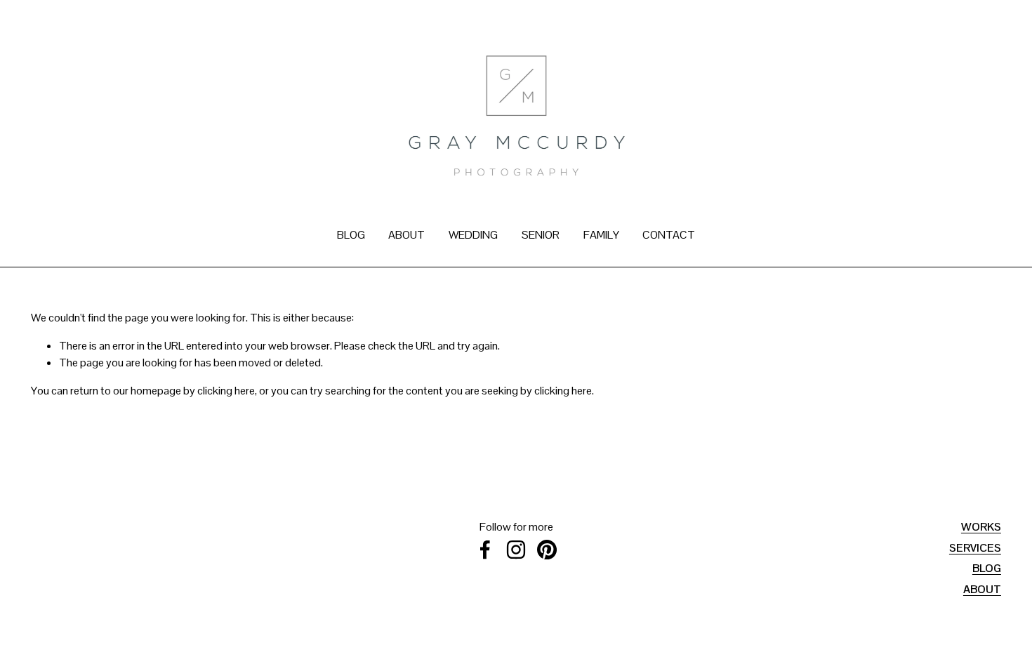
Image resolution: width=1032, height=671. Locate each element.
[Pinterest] (547, 549)
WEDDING (473, 234)
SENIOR (541, 234)
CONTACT (668, 234)
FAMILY (601, 234)
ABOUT (406, 234)
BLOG (351, 234)
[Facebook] (485, 549)
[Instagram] (516, 549)
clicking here (226, 390)
